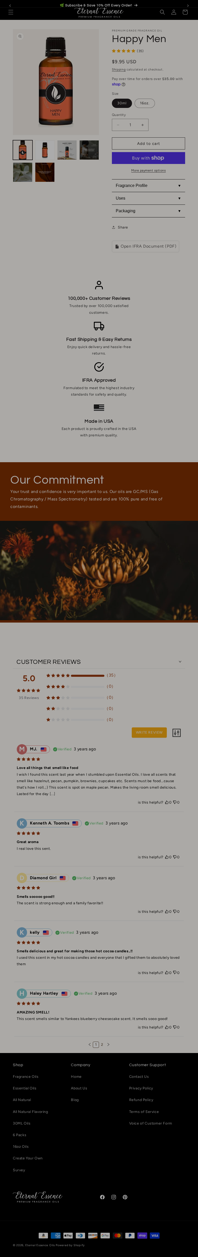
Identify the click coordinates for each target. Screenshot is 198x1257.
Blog (75, 1100)
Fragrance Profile (131, 185)
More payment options (148, 170)
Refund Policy (141, 1100)
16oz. (145, 103)
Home (76, 1076)
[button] (10, 12)
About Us (79, 1088)
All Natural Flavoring (30, 1112)
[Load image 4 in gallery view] (45, 150)
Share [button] (123, 227)
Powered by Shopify (70, 1245)
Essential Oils (24, 1088)
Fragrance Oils (25, 1076)
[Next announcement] (188, 5)
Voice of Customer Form (150, 1123)
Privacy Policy (141, 1088)
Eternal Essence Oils (40, 1245)
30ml (122, 103)
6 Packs (19, 1135)
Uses (120, 198)
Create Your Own (28, 1158)
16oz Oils (21, 1146)
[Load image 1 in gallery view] (22, 150)
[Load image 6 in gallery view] (89, 150)
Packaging (125, 211)
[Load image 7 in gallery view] (22, 172)
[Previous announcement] (10, 5)
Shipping (119, 69)
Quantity (119, 115)
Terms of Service (144, 1112)
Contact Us (139, 1076)
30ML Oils (21, 1123)
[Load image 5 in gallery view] (67, 150)
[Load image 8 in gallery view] (45, 172)
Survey (19, 1170)
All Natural (22, 1100)
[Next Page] (108, 1045)
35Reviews (29, 698)
